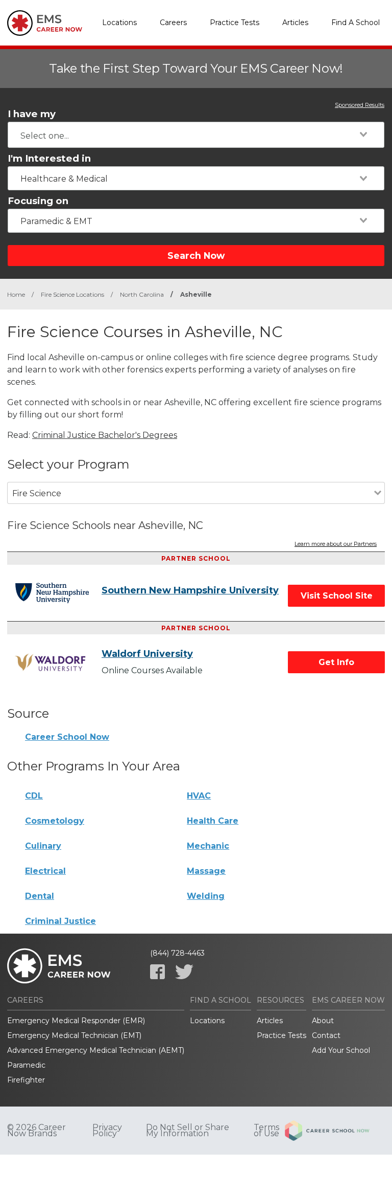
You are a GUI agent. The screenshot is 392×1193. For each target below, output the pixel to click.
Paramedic (26, 1065)
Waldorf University (147, 653)
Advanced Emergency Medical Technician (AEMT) (95, 1050)
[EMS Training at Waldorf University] (58, 662)
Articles (295, 22)
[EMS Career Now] (45, 23)
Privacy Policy (107, 1130)
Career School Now (67, 737)
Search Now (196, 255)
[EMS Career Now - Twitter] (184, 971)
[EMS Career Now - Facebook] (157, 971)
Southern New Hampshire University (190, 590)
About (323, 1020)
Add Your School (341, 1050)
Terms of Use (266, 1130)
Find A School (355, 22)
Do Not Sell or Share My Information (187, 1130)
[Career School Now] (335, 1130)
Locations (119, 22)
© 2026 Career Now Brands (36, 1130)
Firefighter (26, 1080)
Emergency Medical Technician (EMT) (74, 1035)
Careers (173, 22)
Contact (326, 1035)
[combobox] (196, 134)
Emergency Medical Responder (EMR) (76, 1020)
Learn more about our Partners (336, 544)
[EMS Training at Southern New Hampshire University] (58, 593)
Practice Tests (234, 22)
